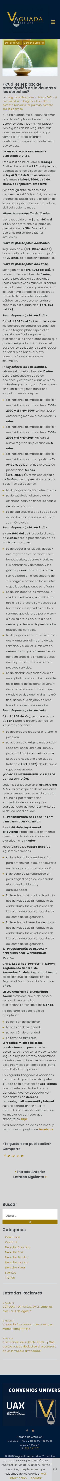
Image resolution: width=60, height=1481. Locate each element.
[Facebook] (27, 1431)
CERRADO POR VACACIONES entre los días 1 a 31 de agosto (27, 1309)
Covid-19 (11, 1242)
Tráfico (10, 1278)
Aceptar (36, 1478)
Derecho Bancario (17, 1247)
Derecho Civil (13, 42)
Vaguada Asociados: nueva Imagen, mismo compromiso (28, 1326)
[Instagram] (33, 1431)
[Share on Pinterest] (22, 1156)
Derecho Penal (15, 1267)
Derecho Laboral (34, 42)
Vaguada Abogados (21, 97)
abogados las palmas (36, 101)
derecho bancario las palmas (21, 105)
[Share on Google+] (13, 1156)
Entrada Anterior (31, 1171)
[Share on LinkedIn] (18, 1156)
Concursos (12, 1237)
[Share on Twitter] (9, 1156)
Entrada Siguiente (29, 1176)
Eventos (10, 1273)
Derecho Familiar (16, 1257)
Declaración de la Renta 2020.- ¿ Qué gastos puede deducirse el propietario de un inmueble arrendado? (29, 1346)
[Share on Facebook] (5, 1156)
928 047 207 (32, 1448)
